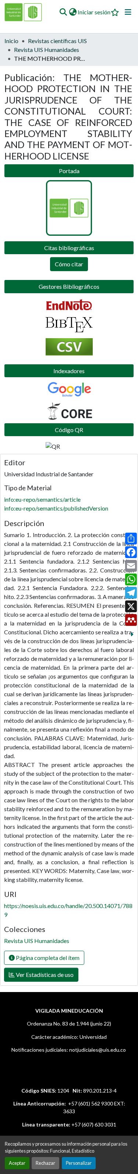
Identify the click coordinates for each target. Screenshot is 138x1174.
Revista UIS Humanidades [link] (46, 49)
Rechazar (45, 1163)
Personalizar (79, 1163)
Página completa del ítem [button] (47, 957)
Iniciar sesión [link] (94, 11)
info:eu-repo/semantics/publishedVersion (56, 508)
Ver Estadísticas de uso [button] (44, 974)
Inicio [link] (11, 40)
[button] (63, 12)
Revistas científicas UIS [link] (57, 40)
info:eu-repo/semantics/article (42, 499)
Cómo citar (69, 263)
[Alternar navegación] (128, 12)
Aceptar (17, 1163)
